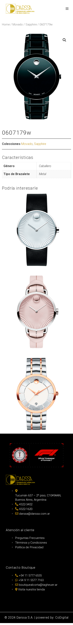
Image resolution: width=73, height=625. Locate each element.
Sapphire (31, 24)
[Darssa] (20, 9)
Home (6, 24)
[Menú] (67, 9)
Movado (17, 24)
